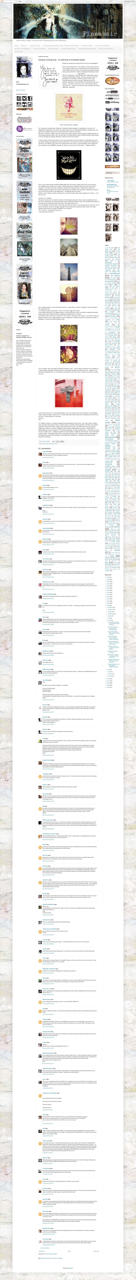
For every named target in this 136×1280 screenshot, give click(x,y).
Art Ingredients (109, 281)
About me (24, 45)
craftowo (115, 326)
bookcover (115, 303)
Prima (108, 190)
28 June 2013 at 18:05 (48, 624)
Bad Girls (116, 297)
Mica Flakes (116, 450)
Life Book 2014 (108, 418)
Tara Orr (45, 704)
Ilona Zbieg (45, 680)
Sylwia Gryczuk (110, 535)
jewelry (113, 396)
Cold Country (114, 318)
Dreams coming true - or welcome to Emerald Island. (113, 628)
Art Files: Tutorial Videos (106, 48)
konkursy (118, 413)
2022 (108, 586)
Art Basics (115, 276)
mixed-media (109, 461)
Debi (44, 738)
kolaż (116, 412)
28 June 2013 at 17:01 (48, 500)
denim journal (113, 335)
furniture (107, 365)
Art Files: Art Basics (87, 45)
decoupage (112, 332)
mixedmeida (108, 464)
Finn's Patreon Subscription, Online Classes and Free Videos (61, 45)
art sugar (111, 288)
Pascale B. (110, 487)
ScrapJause (109, 512)
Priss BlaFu (111, 493)
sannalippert (46, 774)
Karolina (107, 402)
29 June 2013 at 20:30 (48, 983)
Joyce (44, 1079)
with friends (117, 564)
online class (108, 480)
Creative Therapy (114, 329)
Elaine (44, 978)
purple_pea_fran (47, 988)
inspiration (108, 390)
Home (16, 45)
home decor (114, 383)
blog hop (107, 302)
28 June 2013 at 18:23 (48, 635)
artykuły (115, 292)
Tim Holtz (110, 546)
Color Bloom (113, 321)
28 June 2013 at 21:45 (48, 789)
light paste (116, 418)
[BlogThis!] (58, 441)
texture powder (112, 543)
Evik (44, 1128)
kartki (115, 402)
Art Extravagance (110, 279)
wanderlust (117, 557)
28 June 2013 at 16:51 (48, 480)
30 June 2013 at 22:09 (48, 1074)
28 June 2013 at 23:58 (48, 850)
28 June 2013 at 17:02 (48, 514)
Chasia (44, 629)
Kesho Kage (117, 410)
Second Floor (108, 515)
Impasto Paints (111, 386)
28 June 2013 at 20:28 (48, 699)
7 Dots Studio (110, 180)
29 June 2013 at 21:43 (48, 994)
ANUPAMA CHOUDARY (49, 969)
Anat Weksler (109, 268)
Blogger (71, 1268)
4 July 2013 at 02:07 (48, 1152)
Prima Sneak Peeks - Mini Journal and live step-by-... (114, 633)
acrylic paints (109, 254)
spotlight (110, 521)
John (118, 396)
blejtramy (115, 300)
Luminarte (117, 427)
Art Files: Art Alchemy (39, 48)
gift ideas (112, 369)
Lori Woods (117, 426)
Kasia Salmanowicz (112, 405)
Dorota (118, 338)
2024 (108, 581)
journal (110, 398)
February (110, 674)
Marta (115, 432)
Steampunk (108, 527)
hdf (117, 380)
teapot (106, 541)
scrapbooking (108, 510)
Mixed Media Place (112, 184)
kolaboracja (109, 412)
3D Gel (111, 247)
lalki (108, 415)
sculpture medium (112, 513)
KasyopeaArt (108, 409)
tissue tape (115, 548)
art (108, 273)
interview (109, 391)
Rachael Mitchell (47, 760)
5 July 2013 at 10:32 (48, 1163)
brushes (114, 305)
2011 (108, 681)
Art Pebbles (109, 284)
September (111, 613)
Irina (119, 391)
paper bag (108, 485)
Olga (113, 474)
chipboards (108, 313)
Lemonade (115, 416)
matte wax (109, 435)
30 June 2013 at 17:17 (48, 1063)
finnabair (45, 494)
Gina (44, 640)
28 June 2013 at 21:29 (48, 779)
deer (106, 335)
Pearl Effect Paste (115, 488)
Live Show (112, 424)
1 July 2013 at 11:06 (48, 1109)
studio (55, 443)
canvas (107, 308)
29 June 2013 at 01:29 (48, 888)
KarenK (45, 485)
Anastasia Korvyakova (111, 267)
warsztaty (115, 559)
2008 (108, 687)
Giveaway (107, 372)
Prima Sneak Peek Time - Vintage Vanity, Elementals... (113, 638)
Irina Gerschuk (46, 1031)
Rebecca (107, 498)
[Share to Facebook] (62, 441)
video (112, 556)
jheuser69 (45, 539)
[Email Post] (53, 441)
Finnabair (108, 357)
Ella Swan (45, 855)
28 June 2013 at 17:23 (48, 554)
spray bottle (117, 521)
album (115, 256)
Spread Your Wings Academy (113, 523)
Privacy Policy (19, 51)
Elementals (114, 343)
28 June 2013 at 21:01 (48, 755)
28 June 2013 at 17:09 (48, 534)
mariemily (45, 1188)
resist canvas (116, 501)
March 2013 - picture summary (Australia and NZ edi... (113, 656)
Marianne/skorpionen (48, 1053)
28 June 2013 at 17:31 (48, 577)
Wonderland (110, 566)
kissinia (45, 949)
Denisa (107, 337)
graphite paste (114, 377)
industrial (107, 388)
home (44, 443)
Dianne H (45, 1157)
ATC (116, 294)
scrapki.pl (117, 512)
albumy (107, 257)
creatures (118, 330)
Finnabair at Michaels (111, 360)
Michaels (107, 453)
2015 (108, 601)
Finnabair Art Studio (113, 358)
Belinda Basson (47, 582)
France (116, 363)
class (110, 315)
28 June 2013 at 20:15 (48, 675)
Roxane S (107, 505)
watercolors (114, 560)
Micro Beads (116, 453)
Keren (110, 410)
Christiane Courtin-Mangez (50, 1093)
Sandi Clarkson (47, 919)
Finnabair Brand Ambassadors (87, 48)
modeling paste (110, 466)
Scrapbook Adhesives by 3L (111, 509)
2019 (108, 592)
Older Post (96, 1251)
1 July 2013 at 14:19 (48, 1123)
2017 (108, 596)
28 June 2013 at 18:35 (48, 646)
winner (115, 563)
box (106, 305)
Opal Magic (114, 482)
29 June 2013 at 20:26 (48, 973)
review (116, 502)
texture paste (115, 541)
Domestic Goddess (109, 338)
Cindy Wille (116, 313)
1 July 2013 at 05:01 (48, 1088)
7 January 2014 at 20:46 (49, 1245)
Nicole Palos (108, 473)
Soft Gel (109, 520)
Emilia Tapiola (116, 348)
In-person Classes (34, 45)
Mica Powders (112, 451)
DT (108, 341)
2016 (108, 599)
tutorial (117, 550)
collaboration (108, 319)
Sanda (115, 507)
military (110, 455)
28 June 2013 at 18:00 (48, 612)
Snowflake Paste (109, 518)
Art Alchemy (115, 274)
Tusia (106, 550)
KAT (44, 1008)
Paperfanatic (46, 473)
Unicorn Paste (114, 552)
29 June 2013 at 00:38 (48, 875)
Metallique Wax (110, 448)
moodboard (115, 467)
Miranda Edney (46, 1228)
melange (107, 440)
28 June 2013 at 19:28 (48, 664)
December (111, 607)
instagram (117, 390)
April (109, 671)
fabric (114, 351)
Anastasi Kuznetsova (111, 265)
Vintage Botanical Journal (112, 182)
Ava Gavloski (46, 1168)
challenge (117, 310)
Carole (106, 310)
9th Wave (115, 252)
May (109, 669)
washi (106, 560)
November (111, 609)
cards (115, 308)
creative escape (109, 327)
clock (106, 318)
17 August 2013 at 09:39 (49, 1234)
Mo (43, 806)
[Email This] (56, 441)
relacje (106, 499)
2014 (108, 603)
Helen (44, 462)
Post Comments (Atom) (51, 1254)
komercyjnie (108, 413)
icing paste (108, 385)
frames (109, 363)
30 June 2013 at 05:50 (48, 1026)
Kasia (106, 404)
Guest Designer (109, 378)
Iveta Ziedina (111, 393)
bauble (106, 299)
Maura (44, 844)
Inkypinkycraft (46, 651)
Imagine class (117, 385)
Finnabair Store (108, 362)
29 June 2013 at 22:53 (48, 1003)
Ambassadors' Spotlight (111, 264)
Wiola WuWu (108, 564)
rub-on (114, 505)
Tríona (44, 617)
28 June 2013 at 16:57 (48, 489)
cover (115, 322)
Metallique (108, 445)
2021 (108, 588)
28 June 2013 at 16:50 (48, 468)
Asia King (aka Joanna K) (49, 833)
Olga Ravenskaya (109, 477)
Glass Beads (116, 372)
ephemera (112, 349)
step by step (115, 529)
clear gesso (112, 316)
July (109, 618)
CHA (111, 310)
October (110, 611)
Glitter (107, 375)
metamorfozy (108, 450)
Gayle (113, 365)
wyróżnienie (115, 569)
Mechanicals (110, 437)
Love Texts (45, 1239)
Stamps (111, 525)
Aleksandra (114, 257)
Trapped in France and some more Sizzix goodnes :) (113, 661)
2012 (108, 678)
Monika (107, 468)
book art (113, 302)
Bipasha (112, 299)
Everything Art (108, 351)
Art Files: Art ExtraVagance (22, 48)
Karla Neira (114, 401)
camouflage (107, 307)
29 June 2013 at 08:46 (48, 953)
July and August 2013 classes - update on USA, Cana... (113, 643)
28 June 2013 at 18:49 (48, 655)
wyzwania (107, 570)
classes (117, 315)
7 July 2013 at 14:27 (48, 1174)
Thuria (44, 958)
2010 (108, 683)
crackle (107, 324)
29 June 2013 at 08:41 (48, 944)
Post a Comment (45, 1248)
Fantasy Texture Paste (114, 352)
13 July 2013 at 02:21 (48, 1183)
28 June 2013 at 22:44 (48, 815)
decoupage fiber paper (111, 333)
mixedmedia (108, 463)
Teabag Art (114, 540)
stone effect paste (113, 530)
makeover (110, 429)
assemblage (108, 294)
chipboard (112, 311)
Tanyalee (110, 538)
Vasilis (106, 554)
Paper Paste (117, 485)
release (114, 499)
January (110, 676)
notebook (116, 473)
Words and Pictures (48, 820)
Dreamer (109, 340)
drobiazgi (117, 340)
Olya (116, 479)
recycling (115, 498)
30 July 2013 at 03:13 (48, 1206)
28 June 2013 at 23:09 (48, 829)
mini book (116, 455)
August (110, 616)
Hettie (44, 1114)
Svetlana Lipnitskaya (110, 534)
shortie (108, 516)
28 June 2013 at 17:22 (48, 544)
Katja (116, 409)
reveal (109, 502)
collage (118, 319)
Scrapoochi (46, 794)
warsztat (109, 559)
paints (113, 483)
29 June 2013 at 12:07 (48, 964)
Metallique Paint (110, 447)
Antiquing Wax (116, 271)
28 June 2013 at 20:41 (48, 733)
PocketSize (45, 1211)
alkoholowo (107, 259)
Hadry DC (111, 380)
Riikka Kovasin (47, 669)
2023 (108, 584)
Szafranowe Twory (110, 537)
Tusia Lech (45, 660)
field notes (111, 354)
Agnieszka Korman (48, 1068)
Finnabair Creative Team (68, 48)
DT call (113, 341)
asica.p (44, 1042)
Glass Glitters (112, 374)
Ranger (114, 496)
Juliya (112, 399)
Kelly (106, 410)
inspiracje (114, 388)
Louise (109, 427)
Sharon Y (45, 784)
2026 (108, 577)
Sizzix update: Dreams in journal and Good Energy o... (113, 624)
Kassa (118, 406)
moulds (108, 470)
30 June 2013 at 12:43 (48, 1037)
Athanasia (107, 295)
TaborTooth (45, 569)
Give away (114, 370)
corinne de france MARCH (49, 929)
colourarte (107, 322)
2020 (108, 590)
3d (105, 247)
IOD (114, 391)
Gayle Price (46, 880)
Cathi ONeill (46, 451)
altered (118, 259)
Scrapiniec (117, 510)
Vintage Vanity (108, 557)
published (111, 494)
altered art (113, 261)
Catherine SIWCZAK (48, 594)
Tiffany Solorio (116, 545)
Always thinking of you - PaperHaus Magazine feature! (114, 666)
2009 (108, 685)
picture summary (50, 443)
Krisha (44, 549)
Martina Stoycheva (110, 433)
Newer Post (42, 1251)
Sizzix (115, 517)
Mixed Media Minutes (115, 458)
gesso (117, 367)
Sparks (118, 520)
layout (109, 416)
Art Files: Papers (53, 48)
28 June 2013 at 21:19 (48, 769)
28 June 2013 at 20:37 (48, 712)
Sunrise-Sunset (113, 532)
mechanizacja (109, 439)
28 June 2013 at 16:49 (48, 457)
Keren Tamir (46, 559)
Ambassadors (108, 262)
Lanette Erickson (115, 415)
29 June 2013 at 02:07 (48, 914)
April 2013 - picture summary (112, 651)
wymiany (107, 569)
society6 (118, 518)
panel (118, 483)
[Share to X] (60, 441)
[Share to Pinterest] (63, 441)
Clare (44, 1179)
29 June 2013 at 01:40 (48, 899)
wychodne (114, 567)
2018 (108, 594)
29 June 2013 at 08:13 (48, 934)
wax (106, 563)
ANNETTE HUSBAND (48, 904)
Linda (106, 420)
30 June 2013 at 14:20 (48, 1048)
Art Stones (116, 286)
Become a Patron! (20, 90)
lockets (110, 425)
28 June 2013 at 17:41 (48, 589)
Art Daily (113, 278)
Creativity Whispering (109, 330)
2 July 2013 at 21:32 (48, 1136)
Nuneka (107, 474)
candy (116, 307)
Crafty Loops (46, 1140)
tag (119, 537)
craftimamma (46, 505)
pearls (108, 490)
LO (119, 424)
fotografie (117, 362)
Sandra (44, 893)
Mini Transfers (109, 456)
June (109, 620)
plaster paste (110, 491)
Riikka (114, 504)
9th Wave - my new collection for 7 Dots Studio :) (113, 648)
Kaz (44, 603)
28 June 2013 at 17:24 (48, 564)
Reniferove (108, 501)
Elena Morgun (109, 344)
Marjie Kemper (46, 999)
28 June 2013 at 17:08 (48, 523)
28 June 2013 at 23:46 (48, 839)
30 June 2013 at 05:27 (48, 1014)
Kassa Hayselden (112, 407)
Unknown (45, 519)
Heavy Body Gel (110, 382)
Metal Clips (113, 440)
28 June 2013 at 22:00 (48, 801)
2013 (108, 605)
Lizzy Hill (45, 939)
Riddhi (106, 504)
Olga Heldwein (115, 476)
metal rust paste (113, 442)
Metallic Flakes (110, 443)
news (115, 471)
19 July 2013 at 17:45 (48, 1194)
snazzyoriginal (46, 528)
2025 (108, 579)
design (114, 337)
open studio (107, 483)
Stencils (117, 527)
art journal (112, 283)
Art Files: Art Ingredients (102, 45)
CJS (106, 314)
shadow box (117, 515)
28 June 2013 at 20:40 (48, 724)
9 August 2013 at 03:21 (48, 1223)
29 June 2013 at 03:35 (48, 924)
